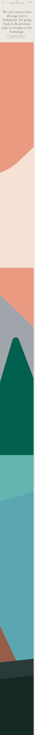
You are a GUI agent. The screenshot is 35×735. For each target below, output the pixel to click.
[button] (3, 2)
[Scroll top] (31, 732)
